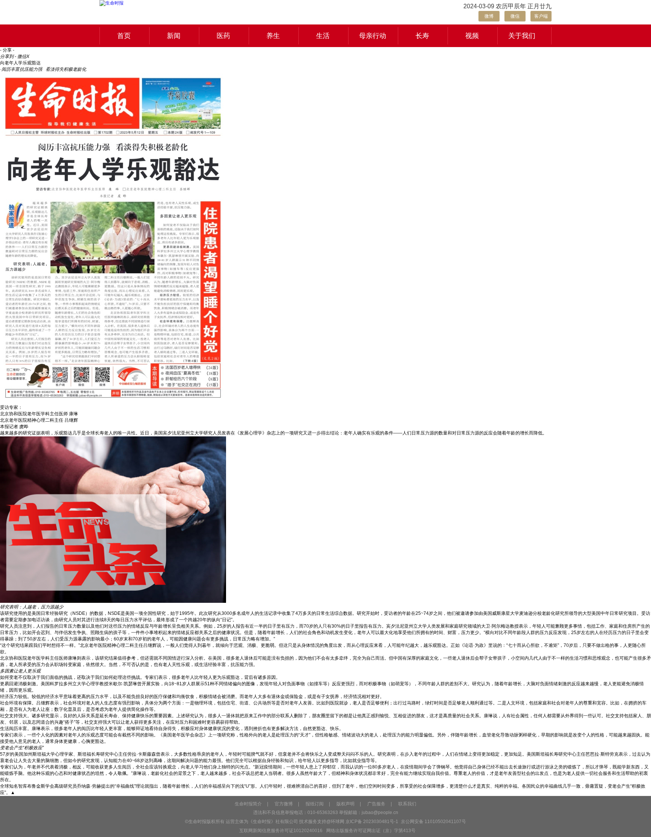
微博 (489, 16)
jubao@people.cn (380, 812)
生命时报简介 (248, 804)
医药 (223, 36)
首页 (124, 36)
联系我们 (407, 804)
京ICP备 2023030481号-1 (371, 821)
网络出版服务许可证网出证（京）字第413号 (371, 830)
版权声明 (345, 804)
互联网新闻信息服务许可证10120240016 (280, 830)
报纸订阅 (315, 804)
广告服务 (376, 804)
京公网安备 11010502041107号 (433, 821)
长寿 (422, 36)
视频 (472, 36)
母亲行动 (372, 36)
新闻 (173, 36)
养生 (273, 36)
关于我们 (521, 36)
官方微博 (284, 804)
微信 (515, 16)
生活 (323, 36)
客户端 (541, 16)
